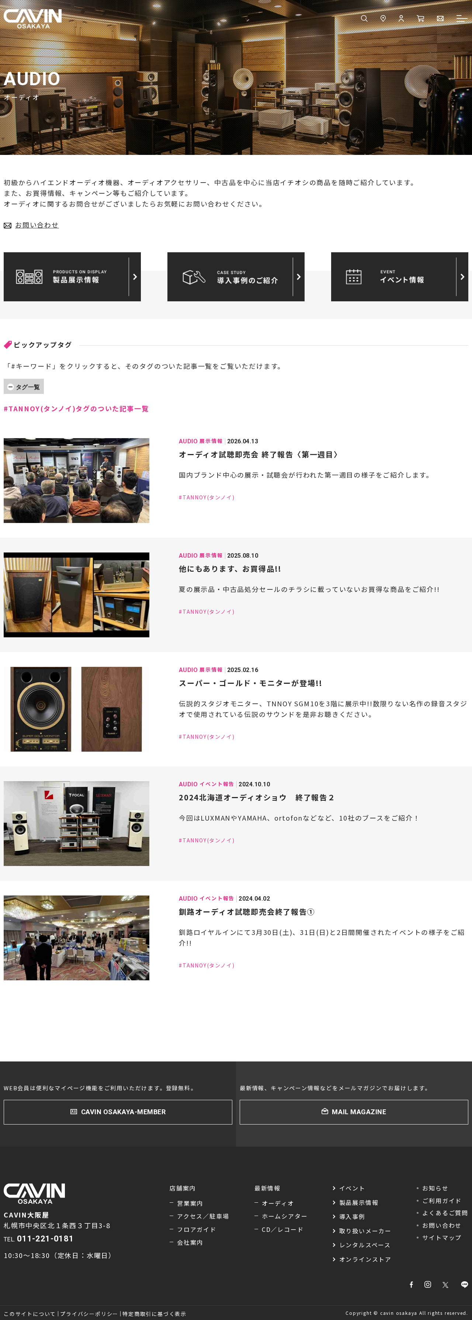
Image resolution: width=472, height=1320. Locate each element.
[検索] (364, 19)
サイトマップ (442, 1237)
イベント (352, 1188)
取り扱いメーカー (365, 1230)
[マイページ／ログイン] (401, 19)
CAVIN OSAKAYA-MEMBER (123, 1112)
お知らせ (435, 1188)
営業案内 (190, 1203)
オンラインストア (365, 1259)
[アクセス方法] (383, 19)
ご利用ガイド (442, 1200)
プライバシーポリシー (89, 1313)
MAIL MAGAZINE (359, 1112)
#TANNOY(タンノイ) (207, 497)
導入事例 (352, 1216)
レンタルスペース (365, 1244)
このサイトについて (30, 1313)
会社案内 (190, 1242)
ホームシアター (285, 1216)
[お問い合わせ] (440, 19)
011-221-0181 (45, 1238)
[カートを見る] (420, 19)
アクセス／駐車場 (203, 1216)
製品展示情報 (359, 1202)
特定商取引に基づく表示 (154, 1313)
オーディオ (278, 1203)
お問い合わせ (37, 224)
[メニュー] (462, 19)
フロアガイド (196, 1229)
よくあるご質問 (445, 1212)
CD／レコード (283, 1229)
